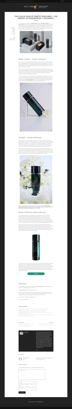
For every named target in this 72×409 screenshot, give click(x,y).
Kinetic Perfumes (34, 23)
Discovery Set (21, 24)
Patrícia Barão (21, 314)
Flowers (14, 30)
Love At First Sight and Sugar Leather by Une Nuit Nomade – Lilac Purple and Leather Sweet (26, 325)
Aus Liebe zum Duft (27, 1)
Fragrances (13, 31)
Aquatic (14, 29)
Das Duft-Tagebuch (36, 402)
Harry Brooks (21, 311)
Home (7, 1)
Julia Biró (39, 14)
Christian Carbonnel (30, 79)
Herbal (14, 32)
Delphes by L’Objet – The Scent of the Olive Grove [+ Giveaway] (34, 310)
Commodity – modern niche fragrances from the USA (36, 311)
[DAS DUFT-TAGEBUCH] (36, 9)
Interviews (11, 1)
